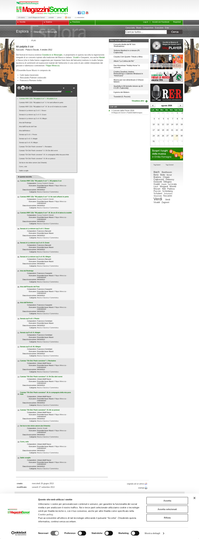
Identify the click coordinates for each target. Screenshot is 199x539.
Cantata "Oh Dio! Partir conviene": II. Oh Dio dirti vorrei (38, 150)
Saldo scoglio (23, 170)
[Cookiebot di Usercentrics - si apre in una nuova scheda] (19, 533)
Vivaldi (76, 57)
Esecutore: (33, 185)
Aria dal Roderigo (25, 122)
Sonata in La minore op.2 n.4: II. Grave (32, 114)
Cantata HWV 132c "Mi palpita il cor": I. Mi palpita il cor (38, 98)
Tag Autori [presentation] (156, 165)
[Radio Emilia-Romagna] (166, 93)
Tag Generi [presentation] (170, 165)
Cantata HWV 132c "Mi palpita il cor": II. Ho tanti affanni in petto (41, 102)
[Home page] (42, 10)
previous (18, 87)
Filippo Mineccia (52, 65)
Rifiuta (167, 517)
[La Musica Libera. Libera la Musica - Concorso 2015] (166, 76)
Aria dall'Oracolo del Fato (28, 126)
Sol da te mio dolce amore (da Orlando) (33, 162)
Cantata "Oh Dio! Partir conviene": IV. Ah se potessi (37, 158)
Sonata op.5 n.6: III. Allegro (28, 142)
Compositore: (32, 183)
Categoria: (33, 192)
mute (64, 88)
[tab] (157, 165)
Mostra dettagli (152, 533)
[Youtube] (86, 12)
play (23, 88)
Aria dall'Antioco (24, 130)
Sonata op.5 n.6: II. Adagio (28, 138)
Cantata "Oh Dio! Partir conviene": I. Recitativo (35, 146)
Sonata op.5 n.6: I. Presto (28, 134)
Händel (102, 57)
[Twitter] (83, 12)
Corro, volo (23, 166)
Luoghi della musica (166, 154)
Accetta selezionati (167, 509)
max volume (74, 88)
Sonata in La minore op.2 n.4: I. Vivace (32, 110)
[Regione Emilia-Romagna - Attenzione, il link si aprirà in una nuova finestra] (27, 3)
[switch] (82, 533)
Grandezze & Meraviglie (52, 55)
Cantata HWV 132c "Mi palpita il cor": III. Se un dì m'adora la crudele (43, 106)
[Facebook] (79, 12)
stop (30, 87)
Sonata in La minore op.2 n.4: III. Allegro (33, 118)
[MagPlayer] (166, 46)
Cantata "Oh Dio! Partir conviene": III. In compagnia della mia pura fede (44, 154)
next (26, 87)
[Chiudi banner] (194, 498)
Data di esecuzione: (30, 190)
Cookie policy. (45, 514)
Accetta (167, 500)
